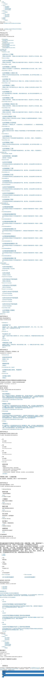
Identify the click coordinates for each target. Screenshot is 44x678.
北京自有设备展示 (8, 9)
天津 (32, 668)
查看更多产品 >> (3, 313)
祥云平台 (1, 669)
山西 (36, 668)
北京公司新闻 (7, 14)
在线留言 (4, 17)
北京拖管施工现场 (3, 152)
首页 (3, 1)
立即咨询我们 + (5, 473)
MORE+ (3, 495)
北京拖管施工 (7, 7)
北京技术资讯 (7, 16)
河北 (34, 668)
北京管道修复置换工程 (4, 203)
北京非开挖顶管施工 (17, 23)
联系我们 (4, 18)
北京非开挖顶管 (11, 23)
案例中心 (4, 10)
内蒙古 (38, 668)
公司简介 (6, 4)
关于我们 (4, 2)
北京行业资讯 (7, 15)
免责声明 (12, 669)
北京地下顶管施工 (3, 50)
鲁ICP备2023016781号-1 (36, 667)
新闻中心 (4, 13)
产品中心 (4, 5)
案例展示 (6, 12)
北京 (30, 668)
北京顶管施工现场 (3, 49)
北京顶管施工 (7, 6)
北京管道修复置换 (8, 8)
